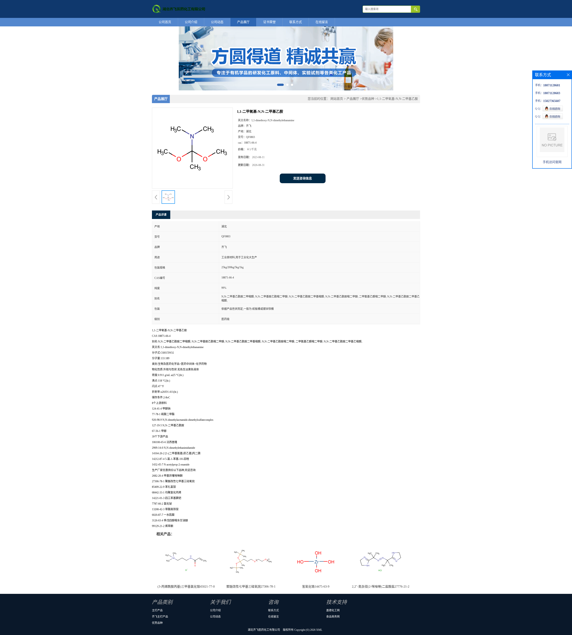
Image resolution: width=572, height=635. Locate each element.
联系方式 (295, 22)
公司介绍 (191, 22)
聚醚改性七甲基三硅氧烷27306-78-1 (250, 586)
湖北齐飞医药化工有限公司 (264, 629)
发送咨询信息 (302, 178)
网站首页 (336, 98)
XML (319, 629)
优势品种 (368, 98)
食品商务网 (333, 616)
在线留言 (321, 22)
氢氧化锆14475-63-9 (315, 586)
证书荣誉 (269, 22)
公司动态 (217, 22)
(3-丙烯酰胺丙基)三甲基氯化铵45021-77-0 (186, 586)
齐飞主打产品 (160, 616)
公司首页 (165, 22)
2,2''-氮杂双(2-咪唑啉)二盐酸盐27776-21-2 (380, 586)
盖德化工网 (333, 610)
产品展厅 (243, 22)
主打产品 (157, 610)
